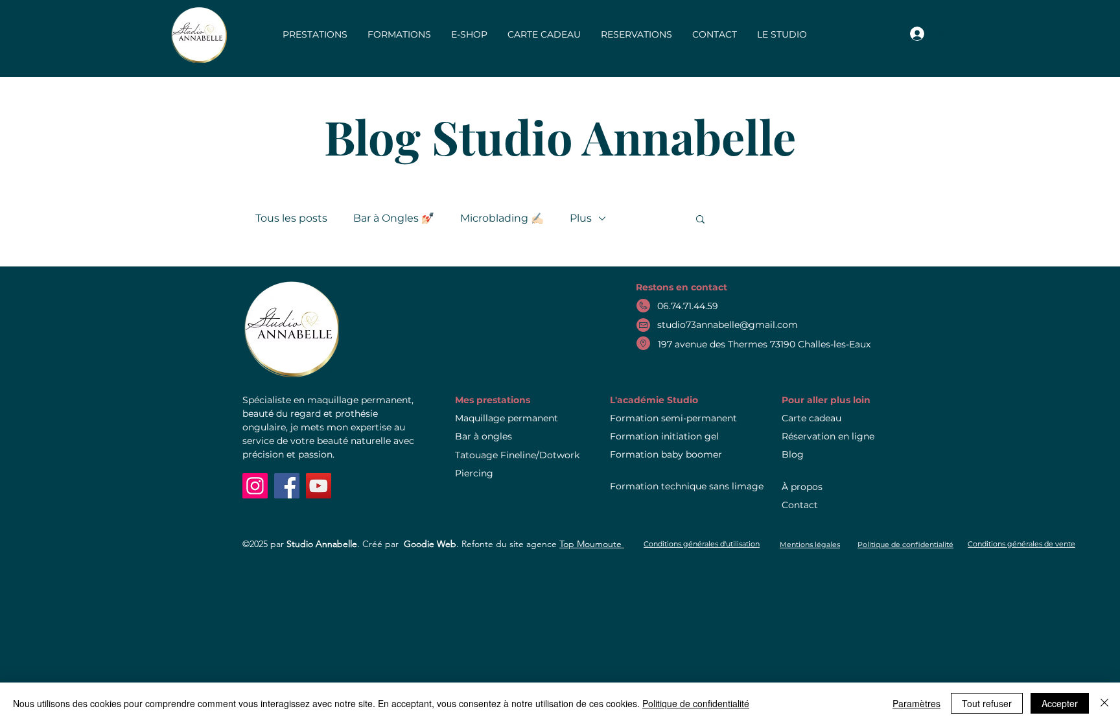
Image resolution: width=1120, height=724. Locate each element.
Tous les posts (291, 218)
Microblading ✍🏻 (502, 218)
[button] (700, 220)
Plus (581, 218)
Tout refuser (987, 703)
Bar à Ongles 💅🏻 (393, 218)
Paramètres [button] (916, 703)
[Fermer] (1104, 703)
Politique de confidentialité (695, 703)
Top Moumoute (591, 544)
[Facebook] (286, 485)
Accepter (1060, 703)
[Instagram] (255, 485)
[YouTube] (318, 485)
